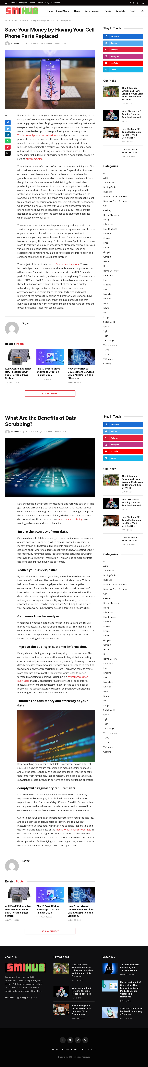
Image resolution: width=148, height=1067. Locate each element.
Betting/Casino (110, 187)
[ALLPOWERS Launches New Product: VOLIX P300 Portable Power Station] (19, 357)
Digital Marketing (111, 215)
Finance (107, 238)
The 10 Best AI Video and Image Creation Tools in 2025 (48, 371)
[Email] (8, 153)
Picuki (32, 3)
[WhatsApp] (8, 141)
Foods (108, 11)
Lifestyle (120, 11)
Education (108, 224)
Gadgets (107, 252)
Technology (108, 340)
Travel (106, 349)
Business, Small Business (115, 196)
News (77, 11)
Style (105, 331)
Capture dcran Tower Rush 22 (129, 151)
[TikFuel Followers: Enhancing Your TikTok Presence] (110, 968)
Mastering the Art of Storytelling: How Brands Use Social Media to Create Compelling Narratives (130, 989)
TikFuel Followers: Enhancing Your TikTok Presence (129, 967)
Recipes (107, 317)
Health (106, 261)
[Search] (142, 3)
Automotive (108, 182)
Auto (105, 177)
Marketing (108, 294)
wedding (107, 363)
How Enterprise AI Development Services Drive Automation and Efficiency (81, 373)
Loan (105, 289)
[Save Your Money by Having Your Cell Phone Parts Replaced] (50, 79)
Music (106, 303)
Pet (105, 312)
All (104, 173)
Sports (106, 326)
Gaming (107, 256)
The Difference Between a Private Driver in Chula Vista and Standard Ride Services (132, 94)
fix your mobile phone (67, 264)
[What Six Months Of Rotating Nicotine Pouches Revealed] (111, 115)
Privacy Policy (43, 3)
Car (105, 205)
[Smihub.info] (21, 11)
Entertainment (92, 11)
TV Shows (108, 359)
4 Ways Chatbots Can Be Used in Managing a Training (131, 1011)
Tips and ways (110, 345)
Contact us (55, 3)
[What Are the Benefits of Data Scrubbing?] (50, 467)
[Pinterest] (8, 147)
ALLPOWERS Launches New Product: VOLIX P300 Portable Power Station (18, 373)
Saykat (17, 43)
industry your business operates (73, 829)
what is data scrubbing (70, 519)
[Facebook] (8, 122)
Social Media (62, 11)
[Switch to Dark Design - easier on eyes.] (142, 11)
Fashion (107, 233)
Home (14, 3)
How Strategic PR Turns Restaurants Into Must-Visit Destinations (131, 133)
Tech (132, 11)
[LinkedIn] (8, 134)
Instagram (23, 3)
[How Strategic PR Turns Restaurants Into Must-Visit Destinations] (111, 132)
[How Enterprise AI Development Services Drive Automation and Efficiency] (81, 357)
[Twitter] (8, 128)
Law (105, 280)
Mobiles (107, 298)
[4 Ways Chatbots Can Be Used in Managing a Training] (110, 1012)
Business (107, 191)
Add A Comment (50, 393)
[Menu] (6, 3)
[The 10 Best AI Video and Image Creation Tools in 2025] (50, 357)
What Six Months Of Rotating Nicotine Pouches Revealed (132, 114)
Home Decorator (111, 270)
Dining (106, 219)
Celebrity (107, 210)
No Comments (32, 43)
